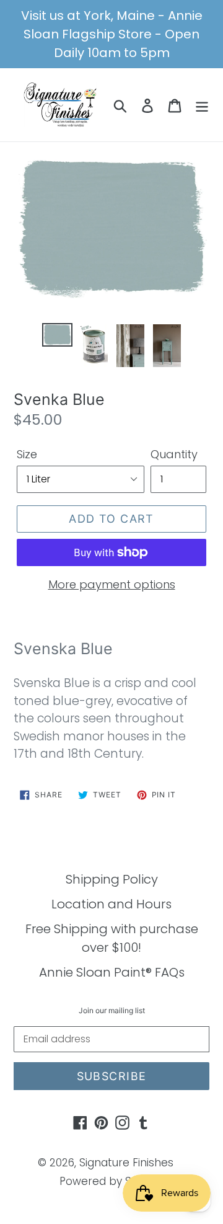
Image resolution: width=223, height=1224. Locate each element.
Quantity (174, 454)
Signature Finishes (126, 1162)
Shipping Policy (112, 879)
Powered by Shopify (111, 1181)
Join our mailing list (112, 1010)
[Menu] (202, 104)
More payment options (111, 584)
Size (27, 454)
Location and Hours (111, 904)
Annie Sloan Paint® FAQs (112, 972)
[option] (57, 336)
